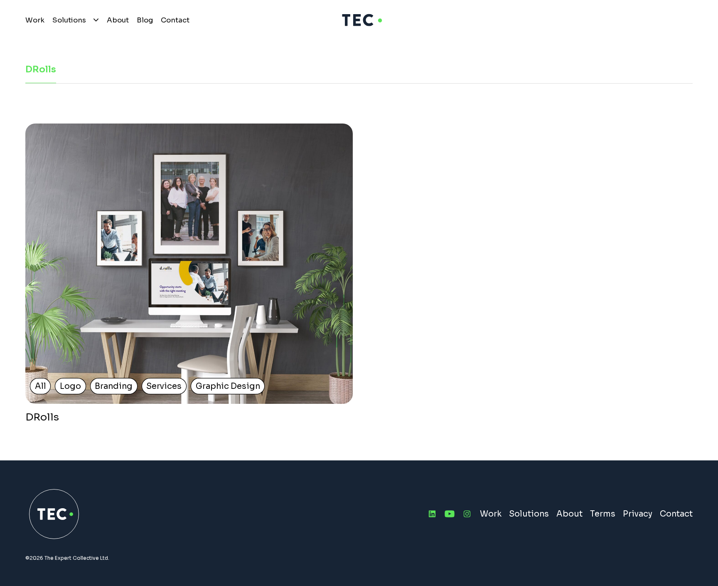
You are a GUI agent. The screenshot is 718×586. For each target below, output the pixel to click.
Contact (175, 20)
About (118, 20)
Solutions (69, 20)
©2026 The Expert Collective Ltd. (67, 558)
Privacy (637, 514)
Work (34, 20)
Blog (145, 20)
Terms (602, 514)
